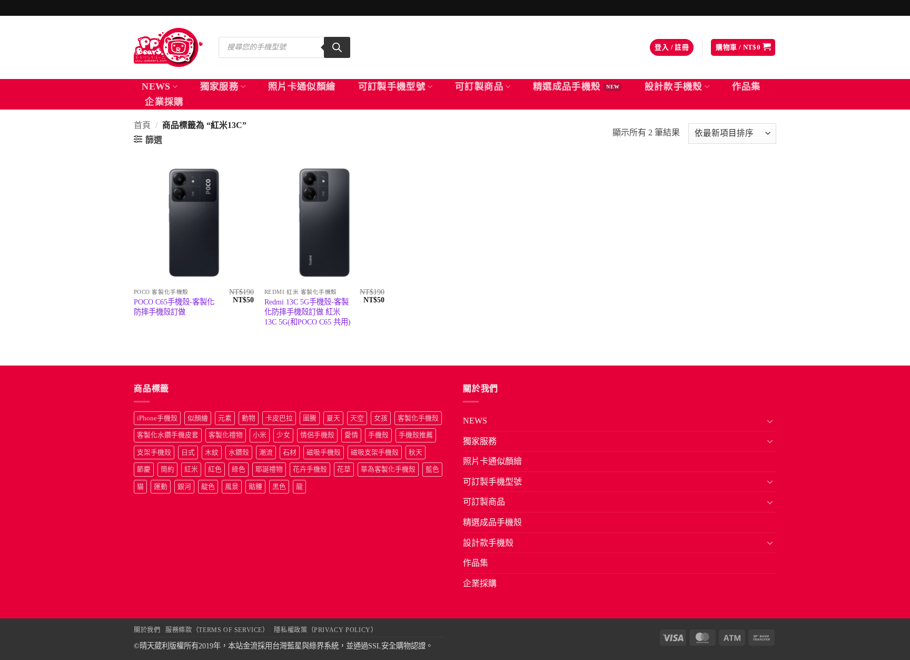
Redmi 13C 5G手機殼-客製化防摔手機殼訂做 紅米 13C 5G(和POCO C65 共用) (307, 312)
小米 (259, 435)
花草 (344, 469)
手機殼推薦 (416, 435)
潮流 (266, 452)
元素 (225, 418)
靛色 (208, 486)
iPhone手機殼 (157, 418)
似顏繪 (197, 418)
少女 (283, 435)
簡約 (167, 469)
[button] (672, 47)
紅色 (215, 469)
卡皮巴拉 (279, 418)
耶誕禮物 (269, 469)
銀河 (184, 486)
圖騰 (309, 418)
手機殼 (378, 435)
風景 (232, 486)
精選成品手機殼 (566, 86)
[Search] (337, 47)
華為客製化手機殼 (388, 469)
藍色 (432, 469)
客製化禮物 (226, 435)
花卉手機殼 (310, 469)
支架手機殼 (154, 452)
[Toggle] (770, 421)
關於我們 (147, 630)
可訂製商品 (479, 86)
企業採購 (164, 101)
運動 (160, 486)
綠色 (238, 469)
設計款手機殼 (674, 86)
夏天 (333, 418)
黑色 (279, 486)
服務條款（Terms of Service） (217, 630)
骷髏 (255, 486)
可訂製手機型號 (392, 86)
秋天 (415, 452)
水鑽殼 (239, 452)
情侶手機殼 (317, 435)
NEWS (156, 86)
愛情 (351, 435)
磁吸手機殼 (323, 452)
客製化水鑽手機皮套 (168, 435)
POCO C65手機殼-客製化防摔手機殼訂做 (174, 307)
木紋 (212, 452)
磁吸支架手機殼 (375, 452)
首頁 (142, 125)
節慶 (144, 469)
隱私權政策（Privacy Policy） (325, 630)
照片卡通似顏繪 (301, 86)
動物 (248, 418)
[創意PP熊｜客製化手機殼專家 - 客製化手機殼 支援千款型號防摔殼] (168, 47)
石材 (289, 452)
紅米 (191, 469)
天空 (357, 418)
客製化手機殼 (418, 418)
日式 (188, 452)
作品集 (746, 86)
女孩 (381, 418)
